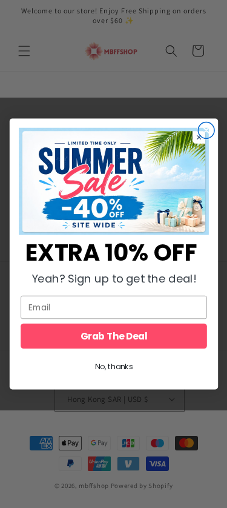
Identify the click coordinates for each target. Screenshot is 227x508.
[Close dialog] (206, 130)
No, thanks (113, 366)
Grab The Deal (113, 336)
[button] (114, 181)
